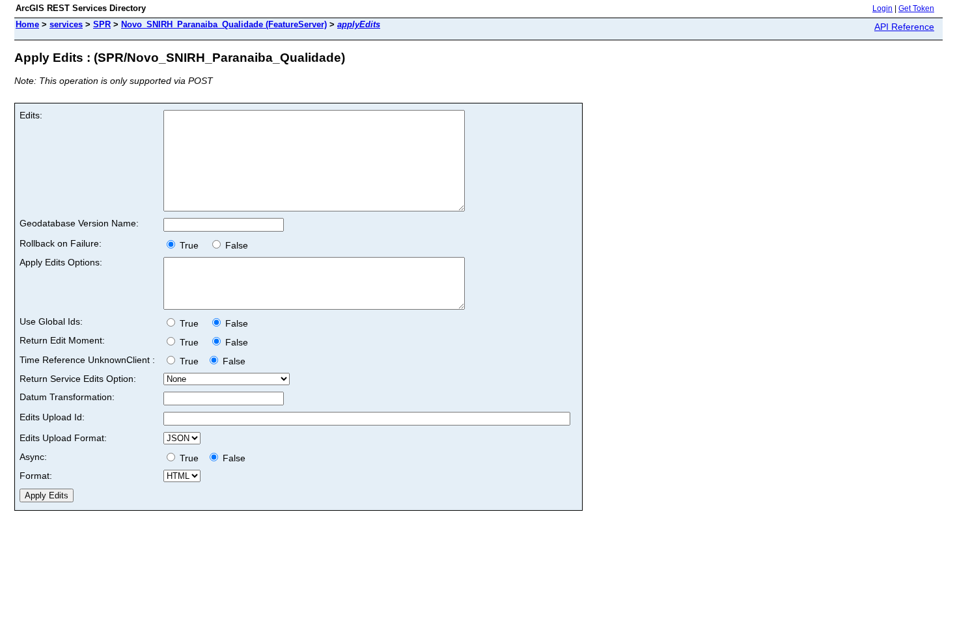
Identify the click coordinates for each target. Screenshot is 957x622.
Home (27, 24)
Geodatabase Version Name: (79, 223)
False (235, 245)
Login (882, 8)
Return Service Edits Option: (78, 378)
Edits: (31, 115)
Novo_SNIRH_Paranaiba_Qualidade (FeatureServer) (224, 24)
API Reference (904, 26)
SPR (102, 24)
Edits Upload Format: (63, 438)
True (191, 245)
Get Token (916, 8)
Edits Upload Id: (52, 417)
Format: (36, 475)
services (66, 24)
